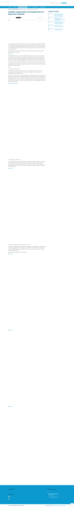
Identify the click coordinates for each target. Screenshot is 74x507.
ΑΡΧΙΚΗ (10, 7)
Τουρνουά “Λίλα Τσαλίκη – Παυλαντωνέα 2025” (58, 29)
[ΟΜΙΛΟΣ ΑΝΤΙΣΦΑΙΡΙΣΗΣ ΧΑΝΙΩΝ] (14, 1)
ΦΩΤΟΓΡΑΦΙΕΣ (35, 7)
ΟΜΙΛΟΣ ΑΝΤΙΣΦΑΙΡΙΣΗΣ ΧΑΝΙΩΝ (13, 9)
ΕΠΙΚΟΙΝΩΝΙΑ (42, 7)
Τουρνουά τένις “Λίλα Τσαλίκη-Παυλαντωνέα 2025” (59, 26)
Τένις (20, 9)
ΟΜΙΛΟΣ (15, 7)
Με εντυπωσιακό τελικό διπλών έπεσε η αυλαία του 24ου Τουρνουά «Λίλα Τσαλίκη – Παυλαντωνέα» (59, 15)
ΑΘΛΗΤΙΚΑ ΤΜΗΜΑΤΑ (23, 7)
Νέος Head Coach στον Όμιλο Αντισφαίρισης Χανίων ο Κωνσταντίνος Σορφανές (59, 22)
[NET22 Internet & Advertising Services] (58, 505)
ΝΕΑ (29, 7)
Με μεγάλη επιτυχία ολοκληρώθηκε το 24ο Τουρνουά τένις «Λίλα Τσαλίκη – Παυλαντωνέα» (59, 19)
